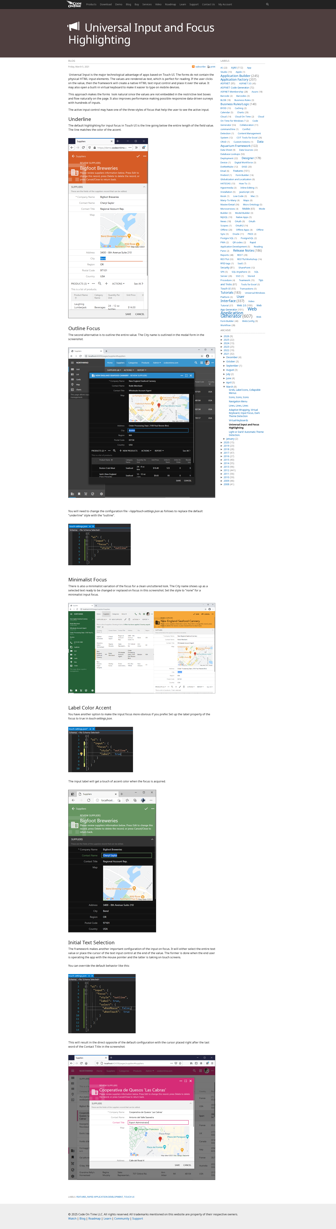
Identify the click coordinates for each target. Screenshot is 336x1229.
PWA (224, 242)
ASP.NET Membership (234, 91)
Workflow (227, 325)
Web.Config (250, 321)
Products (91, 4)
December (232, 357)
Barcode (226, 95)
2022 (226, 350)
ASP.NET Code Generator (237, 87)
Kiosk (224, 196)
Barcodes (243, 95)
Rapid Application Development (105, 1196)
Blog (128, 4)
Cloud (225, 116)
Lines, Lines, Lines (238, 405)
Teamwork (246, 280)
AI (223, 67)
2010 (226, 477)
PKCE (252, 234)
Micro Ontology (252, 204)
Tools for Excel (250, 284)
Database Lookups (232, 154)
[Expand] (221, 336)
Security (227, 267)
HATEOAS (227, 183)
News (225, 221)
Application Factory (238, 79)
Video (158, 4)
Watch (72, 1218)
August (230, 369)
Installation (227, 191)
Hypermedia (228, 187)
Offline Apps (244, 229)
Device (225, 162)
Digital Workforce (245, 162)
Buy (137, 4)
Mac (254, 196)
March (229, 386)
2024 (226, 343)
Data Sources (248, 149)
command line (229, 129)
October (230, 361)
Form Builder (244, 175)
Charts (242, 112)
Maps (247, 200)
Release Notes (247, 250)
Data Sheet (227, 149)
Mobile (248, 208)
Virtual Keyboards (238, 420)
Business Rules (244, 100)
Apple (240, 71)
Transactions (248, 288)
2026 (226, 336)
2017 (226, 452)
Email (224, 170)
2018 (226, 449)
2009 (226, 480)
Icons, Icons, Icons (239, 397)
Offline (226, 229)
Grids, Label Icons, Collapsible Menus (245, 391)
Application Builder (239, 75)
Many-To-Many (229, 200)
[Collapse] (221, 354)
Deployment (229, 158)
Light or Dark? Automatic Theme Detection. (246, 433)
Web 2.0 (245, 305)
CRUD (225, 141)
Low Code (240, 196)
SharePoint (247, 267)
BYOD (225, 108)
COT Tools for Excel (249, 137)
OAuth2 (242, 225)
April (228, 382)
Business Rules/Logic (238, 104)
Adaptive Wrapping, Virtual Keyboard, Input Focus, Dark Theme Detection (244, 413)
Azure (257, 91)
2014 (226, 463)
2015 (226, 459)
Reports (226, 255)
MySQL (226, 217)
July (228, 374)
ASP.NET (227, 83)
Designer (251, 158)
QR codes (239, 242)
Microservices (229, 208)
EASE (246, 166)
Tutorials (230, 292)
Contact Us (208, 4)
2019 (226, 445)
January (230, 438)
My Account (225, 4)
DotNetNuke (229, 166)
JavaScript (246, 191)
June (228, 378)
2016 (226, 456)
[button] (267, 4)
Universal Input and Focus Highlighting (244, 426)
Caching (240, 108)
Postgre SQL (228, 238)
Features (241, 170)
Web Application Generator (238, 312)
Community (121, 1218)
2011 (226, 473)
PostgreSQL (249, 238)
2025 (226, 339)
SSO (240, 276)
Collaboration (249, 125)
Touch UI (228, 288)
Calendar (226, 112)
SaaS (242, 263)
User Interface (232, 298)
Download (106, 4)
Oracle (238, 234)
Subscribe (200, 66)
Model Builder (244, 212)
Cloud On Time (244, 116)
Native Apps (244, 217)
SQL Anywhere (241, 271)
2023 (226, 346)
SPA (224, 271)
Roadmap (170, 4)
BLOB (225, 100)
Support (194, 4)
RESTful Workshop (249, 259)
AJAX (237, 67)
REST (242, 255)
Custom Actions (243, 141)
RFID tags (227, 263)
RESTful (226, 259)
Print (213, 66)
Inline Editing (248, 187)
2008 (226, 484)
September (232, 365)
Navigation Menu (238, 401)
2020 (226, 442)
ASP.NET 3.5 (247, 83)
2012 (226, 470)
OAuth (240, 221)
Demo (118, 4)
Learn (183, 4)
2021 (226, 353)
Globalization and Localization (237, 179)
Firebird (226, 175)
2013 (226, 466)
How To (244, 183)
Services (147, 4)
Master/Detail (229, 204)
